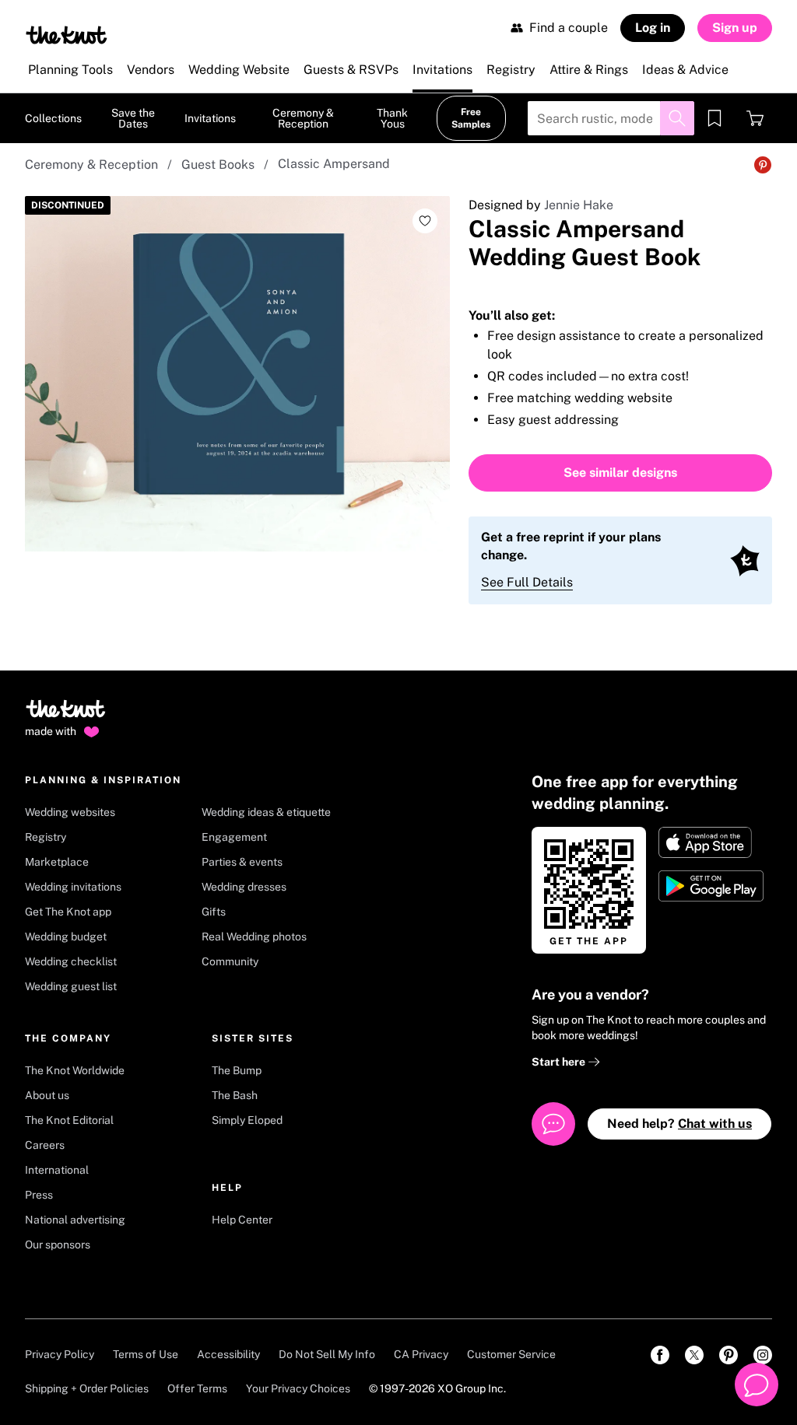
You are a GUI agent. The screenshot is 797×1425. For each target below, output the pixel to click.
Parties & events (242, 862)
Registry (45, 837)
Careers (45, 1145)
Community (230, 961)
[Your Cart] (755, 118)
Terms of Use (145, 1354)
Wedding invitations (73, 887)
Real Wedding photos (254, 936)
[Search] (677, 118)
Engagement (234, 837)
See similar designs (620, 472)
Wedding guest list (71, 986)
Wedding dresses (244, 887)
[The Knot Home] (66, 35)
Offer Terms (197, 1388)
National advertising (75, 1219)
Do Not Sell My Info (327, 1354)
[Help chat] (756, 1384)
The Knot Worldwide (75, 1070)
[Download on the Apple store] (712, 842)
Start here (560, 1062)
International (57, 1170)
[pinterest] (728, 1355)
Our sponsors (57, 1244)
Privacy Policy (59, 1354)
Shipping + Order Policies (87, 1388)
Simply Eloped (247, 1120)
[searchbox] (611, 118)
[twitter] (694, 1355)
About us (47, 1095)
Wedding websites (70, 812)
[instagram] (763, 1355)
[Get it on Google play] (712, 886)
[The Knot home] (66, 715)
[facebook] (660, 1355)
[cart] (755, 118)
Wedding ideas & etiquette (266, 812)
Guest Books (218, 164)
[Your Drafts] (714, 118)
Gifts (214, 911)
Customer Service (511, 1354)
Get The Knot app (68, 911)
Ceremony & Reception (91, 164)
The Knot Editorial (69, 1120)
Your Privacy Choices (298, 1388)
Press (39, 1195)
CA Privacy (421, 1354)
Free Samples (470, 118)
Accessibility (228, 1354)
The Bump (237, 1070)
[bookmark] (714, 118)
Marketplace (57, 862)
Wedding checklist (71, 961)
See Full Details (527, 582)
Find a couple (568, 27)
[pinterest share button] (762, 165)
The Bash (235, 1095)
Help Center (242, 1219)
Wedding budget (66, 936)
